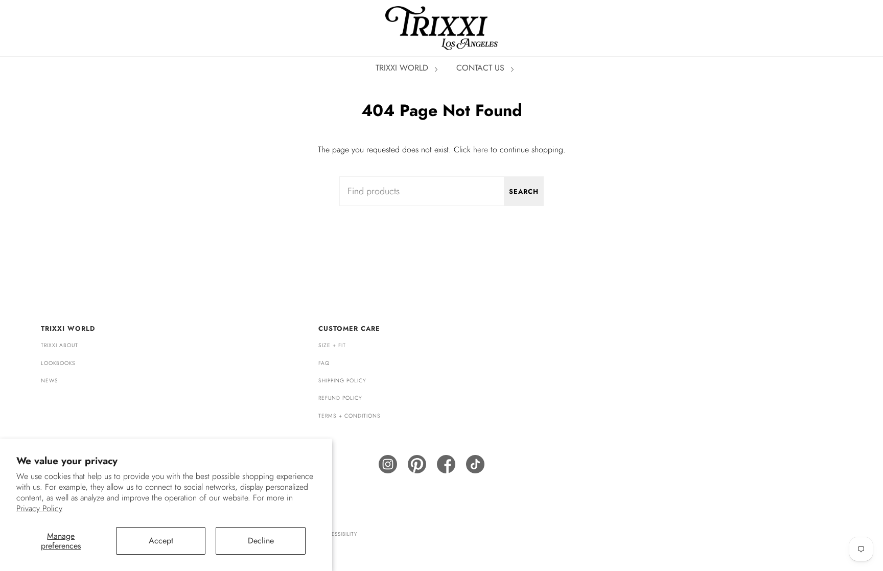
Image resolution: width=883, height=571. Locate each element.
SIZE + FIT (332, 345)
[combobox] (441, 191)
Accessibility (338, 534)
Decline (261, 540)
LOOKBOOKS (58, 363)
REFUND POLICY (340, 398)
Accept (161, 540)
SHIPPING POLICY (342, 380)
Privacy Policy (39, 508)
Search (524, 191)
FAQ (324, 363)
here (480, 149)
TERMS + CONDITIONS (349, 416)
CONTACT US (481, 68)
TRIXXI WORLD (403, 68)
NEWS (49, 380)
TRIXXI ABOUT (59, 345)
